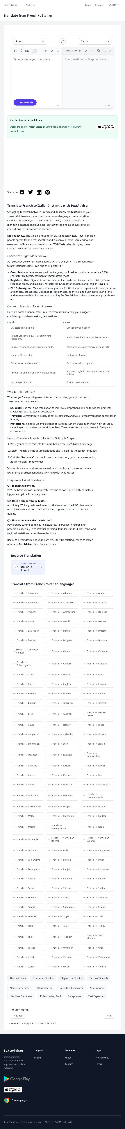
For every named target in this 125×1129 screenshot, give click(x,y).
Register (99, 5)
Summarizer (97, 988)
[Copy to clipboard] (45, 50)
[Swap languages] (62, 41)
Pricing (37, 1057)
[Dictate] (21, 50)
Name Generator (19, 988)
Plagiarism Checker (72, 978)
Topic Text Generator (71, 988)
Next (109, 1015)
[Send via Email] (92, 50)
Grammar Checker (43, 978)
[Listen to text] (52, 50)
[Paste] (15, 50)
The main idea (18, 978)
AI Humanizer (44, 988)
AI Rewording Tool (50, 996)
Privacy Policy (102, 1057)
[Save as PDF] (104, 50)
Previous (18, 1015)
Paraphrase (74, 996)
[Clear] (58, 50)
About (68, 1057)
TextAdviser (13, 1050)
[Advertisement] (62, 160)
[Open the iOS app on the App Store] (106, 127)
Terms (99, 1063)
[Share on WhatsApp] (98, 50)
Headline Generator (21, 996)
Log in (88, 5)
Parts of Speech (99, 978)
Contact (69, 1063)
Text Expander (96, 996)
